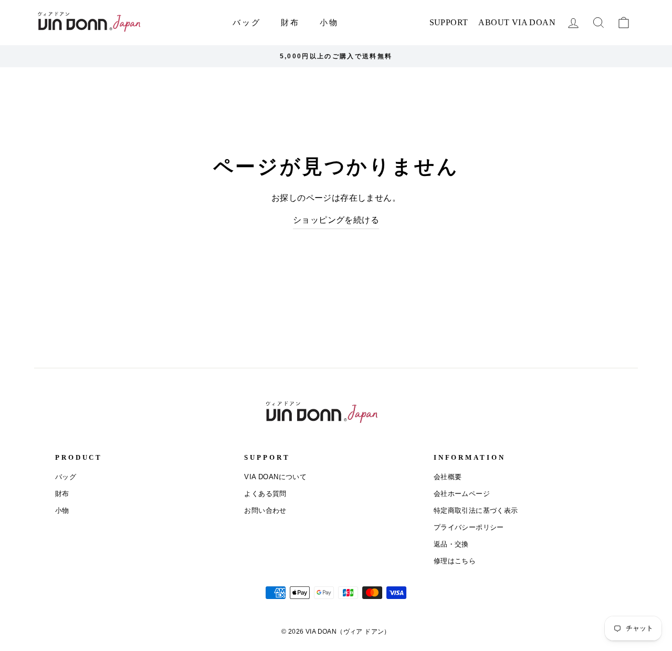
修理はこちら (455, 561)
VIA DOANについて (275, 477)
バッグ (247, 22)
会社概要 (448, 477)
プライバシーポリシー (469, 527)
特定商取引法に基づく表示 (476, 510)
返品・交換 (451, 544)
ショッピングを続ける (336, 219)
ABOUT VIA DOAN (516, 22)
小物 (329, 22)
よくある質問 (265, 494)
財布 (290, 22)
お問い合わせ (265, 510)
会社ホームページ (462, 494)
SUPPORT (448, 22)
